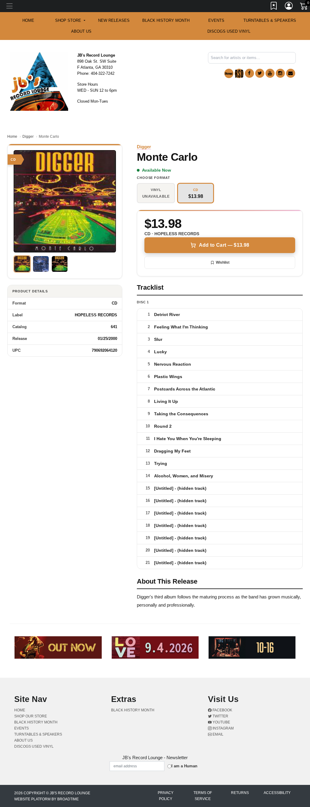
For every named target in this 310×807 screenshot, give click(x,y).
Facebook (222, 710)
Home (12, 136)
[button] (70, 20)
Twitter (220, 716)
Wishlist (222, 262)
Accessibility (277, 793)
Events (216, 20)
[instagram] (280, 73)
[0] (304, 7)
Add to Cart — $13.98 (224, 245)
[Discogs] (229, 73)
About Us (81, 31)
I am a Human (184, 766)
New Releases (114, 20)
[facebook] (249, 73)
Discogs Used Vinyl (228, 31)
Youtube (221, 722)
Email (217, 734)
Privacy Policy (165, 796)
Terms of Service (202, 796)
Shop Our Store (30, 716)
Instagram (223, 728)
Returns (240, 793)
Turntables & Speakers (269, 20)
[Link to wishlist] (274, 7)
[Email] (290, 73)
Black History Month (166, 20)
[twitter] (260, 73)
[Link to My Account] (289, 7)
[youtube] (270, 73)
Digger (28, 136)
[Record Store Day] (239, 73)
